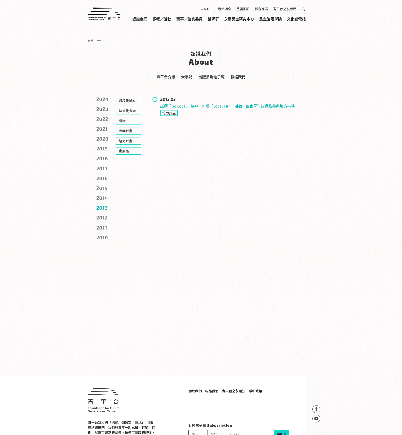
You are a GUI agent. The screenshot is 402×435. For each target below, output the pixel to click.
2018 (102, 158)
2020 (102, 139)
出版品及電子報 (211, 76)
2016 (102, 178)
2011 (101, 228)
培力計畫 (169, 112)
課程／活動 (161, 19)
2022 (102, 119)
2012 (102, 217)
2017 (101, 168)
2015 (102, 188)
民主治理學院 (270, 19)
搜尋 (303, 9)
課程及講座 (127, 100)
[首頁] (104, 14)
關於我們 (195, 390)
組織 (122, 120)
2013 (102, 208)
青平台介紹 (165, 76)
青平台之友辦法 (233, 390)
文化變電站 (296, 19)
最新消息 (224, 8)
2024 (102, 99)
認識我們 (139, 19)
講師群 (213, 19)
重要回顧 (243, 8)
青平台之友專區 (284, 8)
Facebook (316, 409)
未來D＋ (206, 8)
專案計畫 (125, 130)
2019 (102, 148)
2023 (102, 109)
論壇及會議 (127, 110)
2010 (102, 237)
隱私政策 (255, 390)
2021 (102, 129)
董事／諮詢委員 (189, 19)
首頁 (91, 40)
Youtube (316, 418)
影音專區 (261, 8)
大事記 (186, 76)
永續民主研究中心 (239, 19)
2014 (102, 198)
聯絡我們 (238, 76)
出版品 (124, 150)
